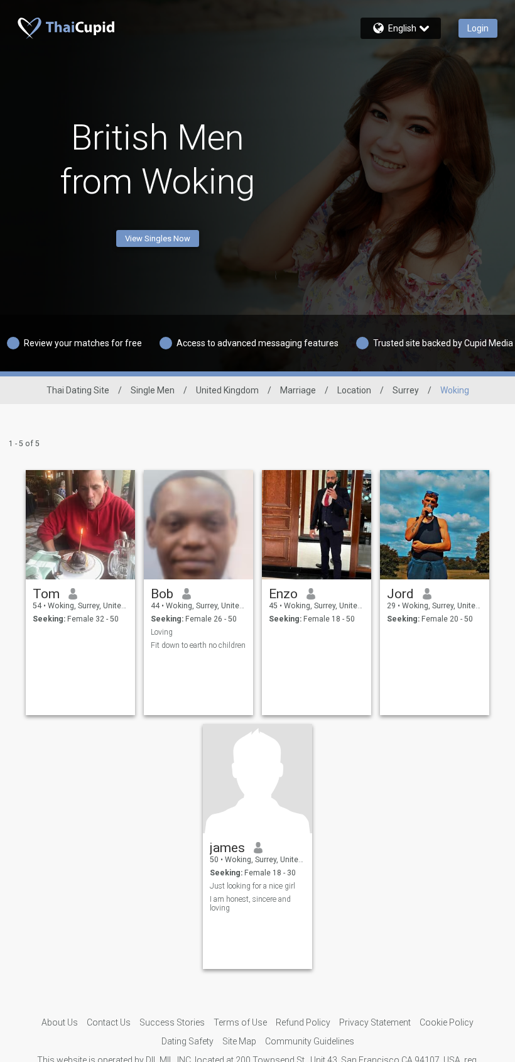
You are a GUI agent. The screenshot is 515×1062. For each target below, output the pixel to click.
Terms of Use (240, 1022)
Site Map (239, 1041)
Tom (46, 593)
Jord (400, 593)
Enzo (283, 593)
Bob (162, 593)
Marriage (298, 390)
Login (478, 28)
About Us (59, 1022)
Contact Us (109, 1022)
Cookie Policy (447, 1022)
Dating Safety (187, 1041)
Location (354, 390)
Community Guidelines (309, 1041)
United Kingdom (227, 390)
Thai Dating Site (77, 390)
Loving (162, 632)
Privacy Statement (375, 1022)
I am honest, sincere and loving (250, 903)
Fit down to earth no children (198, 645)
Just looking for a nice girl (252, 886)
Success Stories (172, 1022)
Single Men (153, 390)
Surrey (406, 390)
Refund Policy (303, 1022)
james (227, 847)
